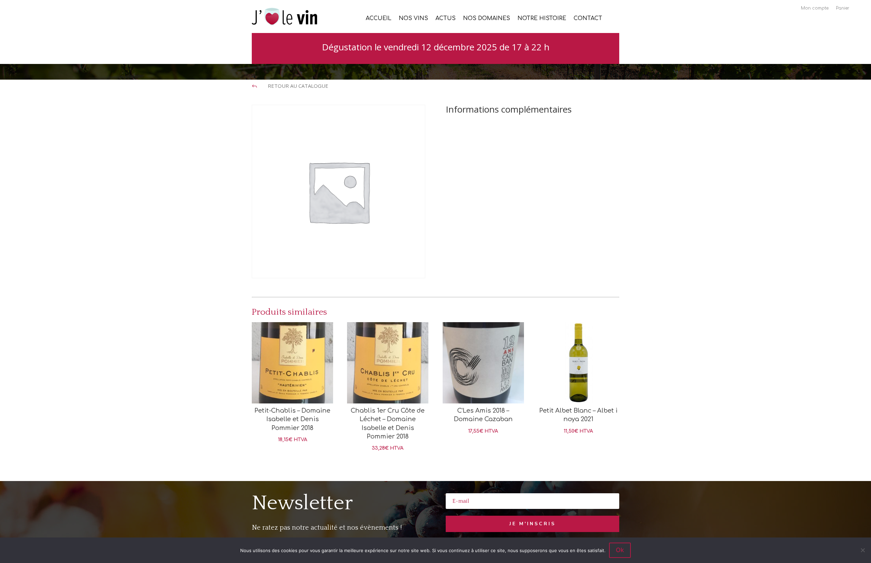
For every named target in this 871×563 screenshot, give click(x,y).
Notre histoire (541, 18)
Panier (842, 8)
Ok (620, 549)
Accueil (378, 18)
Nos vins (413, 18)
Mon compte (814, 8)
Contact (588, 18)
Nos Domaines (486, 18)
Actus (446, 18)
